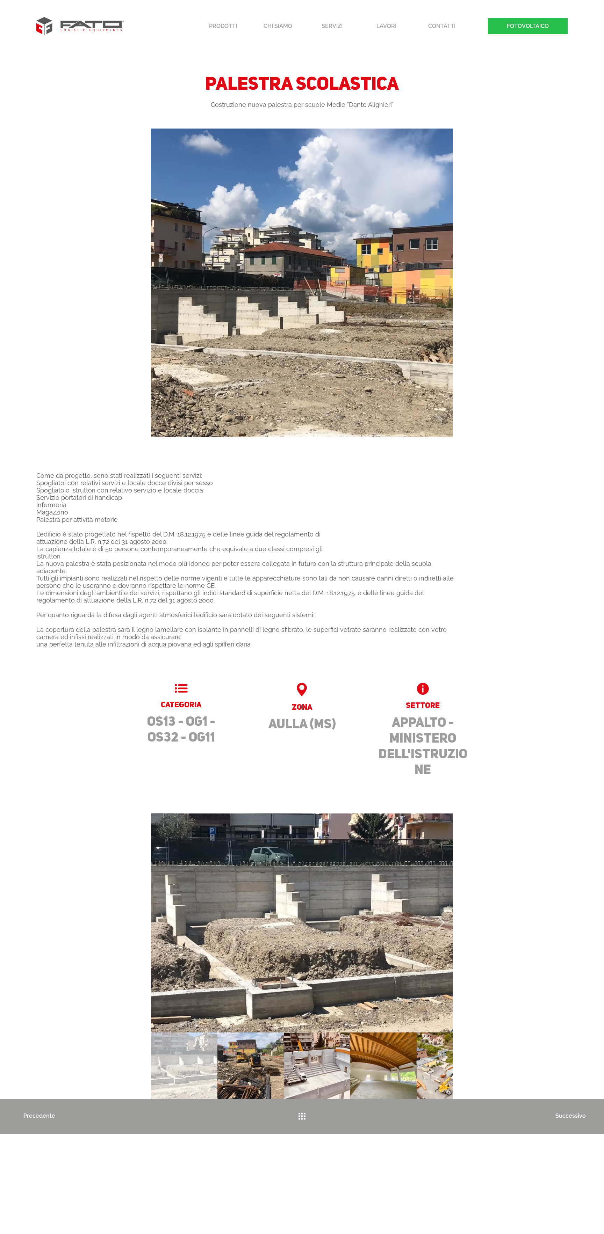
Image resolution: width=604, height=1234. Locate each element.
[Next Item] (441, 923)
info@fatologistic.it (246, 1172)
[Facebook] (218, 1155)
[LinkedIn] (240, 1155)
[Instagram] (229, 1155)
